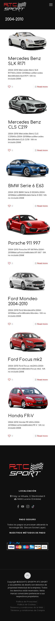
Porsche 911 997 (24, 243)
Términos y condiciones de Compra (27, 610)
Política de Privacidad (26, 601)
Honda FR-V (21, 415)
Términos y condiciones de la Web (26, 607)
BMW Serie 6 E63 (26, 185)
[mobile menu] (50, 4)
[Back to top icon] (27, 575)
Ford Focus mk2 (25, 359)
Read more (42, 86)
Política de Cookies (26, 604)
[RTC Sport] (15, 4)
